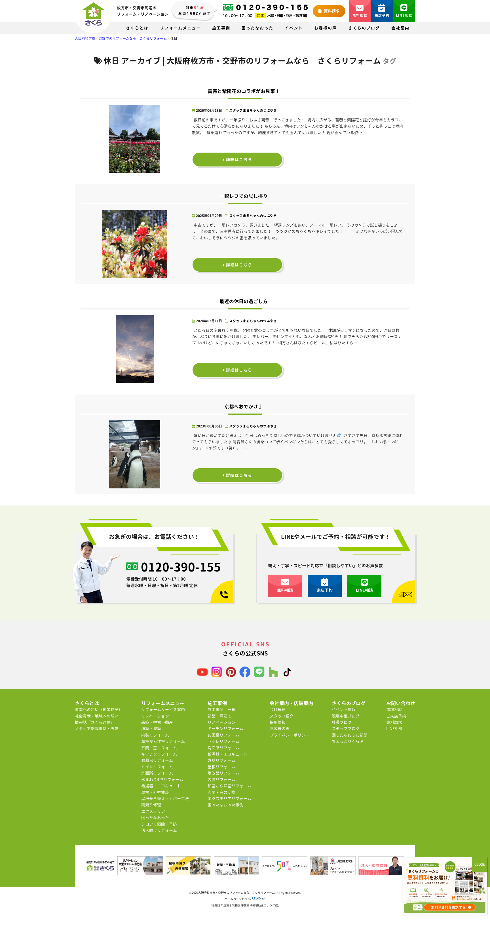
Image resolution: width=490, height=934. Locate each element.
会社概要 (278, 709)
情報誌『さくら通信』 (95, 722)
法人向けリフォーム (159, 830)
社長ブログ (342, 722)
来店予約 (382, 15)
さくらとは (137, 28)
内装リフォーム (155, 735)
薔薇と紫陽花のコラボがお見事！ (244, 91)
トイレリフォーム (157, 766)
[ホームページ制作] (259, 899)
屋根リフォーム (221, 766)
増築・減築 (151, 728)
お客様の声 (325, 28)
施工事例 (221, 28)
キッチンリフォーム (159, 754)
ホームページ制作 (236, 899)
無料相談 (360, 15)
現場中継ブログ (346, 716)
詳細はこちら (238, 159)
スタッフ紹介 (281, 716)
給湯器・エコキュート (161, 785)
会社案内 (400, 28)
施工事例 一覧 (221, 709)
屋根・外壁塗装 (155, 792)
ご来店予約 (396, 716)
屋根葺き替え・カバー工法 (165, 798)
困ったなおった (257, 28)
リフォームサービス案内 (163, 709)
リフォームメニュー (180, 28)
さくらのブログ (364, 28)
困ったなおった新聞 (350, 735)
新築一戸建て (219, 716)
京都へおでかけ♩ (243, 406)
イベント (294, 28)
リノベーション (155, 716)
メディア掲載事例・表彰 (97, 728)
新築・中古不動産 (157, 722)
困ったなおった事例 (225, 805)
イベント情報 (344, 709)
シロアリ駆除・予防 (159, 824)
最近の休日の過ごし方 (243, 301)
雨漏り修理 (151, 805)
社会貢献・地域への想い (97, 716)
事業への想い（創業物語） (98, 709)
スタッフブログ (346, 728)
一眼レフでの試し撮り (243, 196)
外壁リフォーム (221, 760)
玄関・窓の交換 (221, 792)
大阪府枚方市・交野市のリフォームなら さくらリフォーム (236, 893)
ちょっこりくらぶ (348, 741)
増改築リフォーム (223, 773)
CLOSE (479, 864)
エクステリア (153, 811)
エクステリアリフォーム (229, 798)
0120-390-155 (181, 567)
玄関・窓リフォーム (159, 747)
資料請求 (331, 11)
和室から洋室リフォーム (163, 741)
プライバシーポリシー (289, 735)
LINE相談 (404, 15)
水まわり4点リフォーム (162, 779)
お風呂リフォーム (157, 760)
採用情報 (278, 722)
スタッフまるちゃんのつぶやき (253, 110)
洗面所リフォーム (157, 773)
